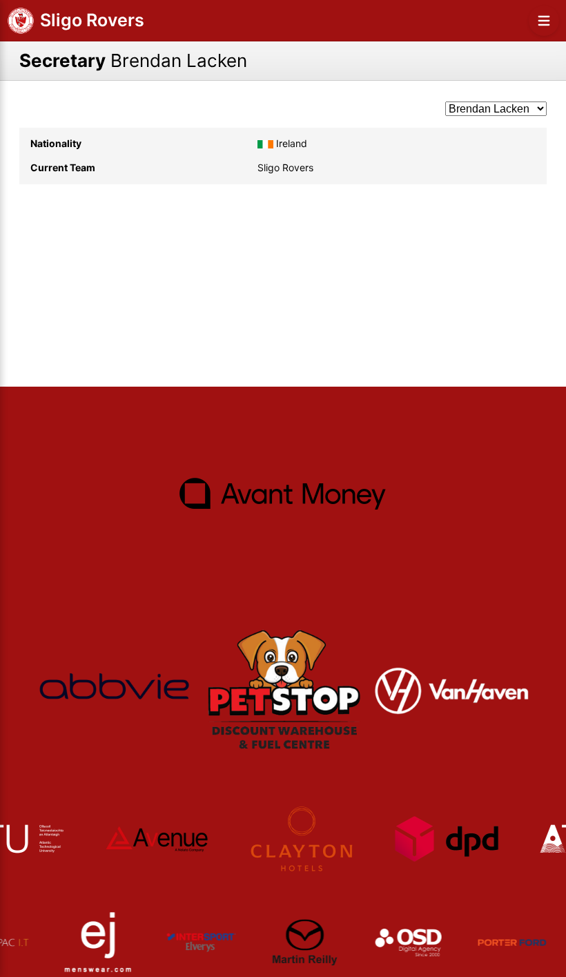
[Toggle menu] (544, 21)
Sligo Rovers (92, 20)
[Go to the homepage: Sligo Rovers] (21, 21)
